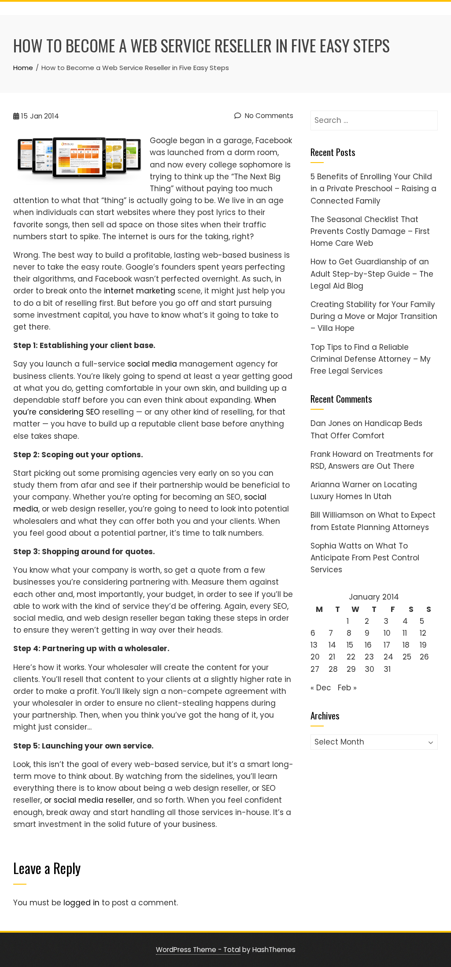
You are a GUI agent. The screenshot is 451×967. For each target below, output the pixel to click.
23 (369, 657)
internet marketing (139, 290)
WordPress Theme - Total (198, 949)
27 (315, 669)
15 (350, 645)
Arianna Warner (340, 484)
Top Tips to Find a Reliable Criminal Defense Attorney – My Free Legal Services (371, 359)
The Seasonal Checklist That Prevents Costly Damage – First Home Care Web (370, 231)
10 (387, 633)
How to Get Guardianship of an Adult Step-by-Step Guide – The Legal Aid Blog (372, 273)
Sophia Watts (336, 546)
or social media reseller (88, 800)
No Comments (268, 115)
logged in (81, 902)
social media (152, 364)
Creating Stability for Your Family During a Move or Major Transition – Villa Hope (374, 316)
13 (314, 645)
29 (351, 669)
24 (388, 657)
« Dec (321, 687)
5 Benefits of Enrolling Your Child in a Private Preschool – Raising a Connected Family (373, 188)
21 (332, 657)
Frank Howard (336, 454)
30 (369, 669)
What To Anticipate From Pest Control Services (365, 558)
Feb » (347, 687)
